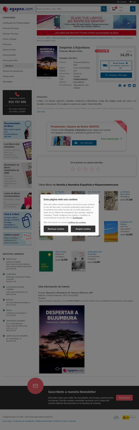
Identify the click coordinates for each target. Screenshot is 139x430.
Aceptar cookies (83, 229)
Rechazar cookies (56, 229)
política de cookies (77, 222)
